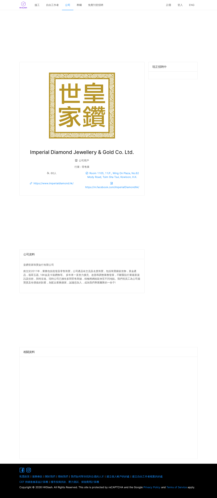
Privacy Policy (152, 487)
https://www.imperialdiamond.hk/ (54, 183)
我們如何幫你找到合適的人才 (87, 476)
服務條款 (37, 476)
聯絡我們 (63, 476)
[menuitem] (37, 5)
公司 (67, 5)
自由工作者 (52, 5)
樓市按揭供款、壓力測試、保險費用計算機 (75, 481)
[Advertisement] (108, 35)
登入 (180, 5)
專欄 (79, 5)
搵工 (37, 5)
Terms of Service (177, 487)
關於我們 (50, 476)
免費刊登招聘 (95, 5)
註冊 (168, 5)
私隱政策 (24, 476)
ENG (191, 5)
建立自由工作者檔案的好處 (147, 476)
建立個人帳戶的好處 (118, 476)
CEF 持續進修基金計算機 (33, 481)
